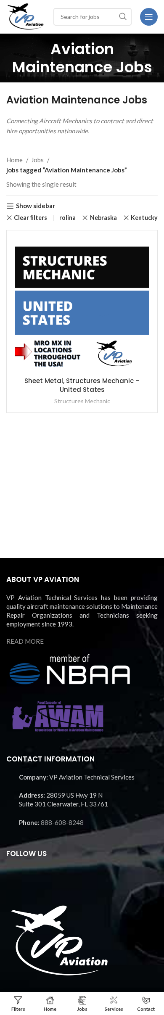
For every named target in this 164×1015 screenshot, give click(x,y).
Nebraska (103, 217)
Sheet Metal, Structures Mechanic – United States (82, 385)
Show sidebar (35, 206)
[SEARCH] (123, 17)
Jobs (38, 160)
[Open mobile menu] (149, 16)
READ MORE (25, 641)
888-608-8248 (62, 822)
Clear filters (30, 218)
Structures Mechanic (82, 400)
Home (15, 160)
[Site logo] (25, 15)
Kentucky (144, 217)
